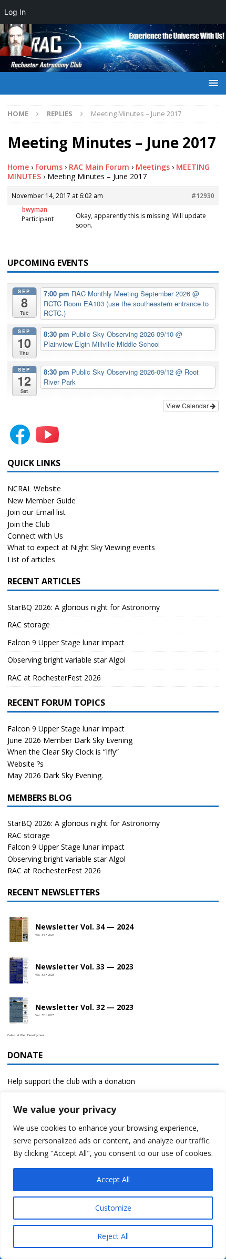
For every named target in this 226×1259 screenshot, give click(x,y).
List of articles (31, 559)
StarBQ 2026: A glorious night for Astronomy (83, 607)
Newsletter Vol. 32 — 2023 (84, 1007)
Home (18, 167)
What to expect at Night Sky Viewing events (81, 547)
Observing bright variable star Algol (66, 660)
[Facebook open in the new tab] (20, 441)
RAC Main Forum (99, 167)
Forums (49, 167)
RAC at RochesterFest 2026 (54, 678)
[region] (113, 1175)
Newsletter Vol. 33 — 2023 (84, 967)
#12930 (202, 195)
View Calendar (188, 405)
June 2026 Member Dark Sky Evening (69, 740)
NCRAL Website (34, 488)
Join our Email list (36, 512)
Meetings (153, 167)
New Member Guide (41, 500)
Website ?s (25, 764)
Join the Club (28, 524)
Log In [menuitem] (15, 11)
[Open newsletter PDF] (18, 930)
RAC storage (28, 625)
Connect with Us (35, 536)
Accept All (113, 1179)
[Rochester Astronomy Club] (113, 66)
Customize (113, 1208)
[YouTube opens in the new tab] (47, 441)
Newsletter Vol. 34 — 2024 (84, 927)
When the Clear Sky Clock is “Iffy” (63, 752)
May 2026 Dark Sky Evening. (55, 775)
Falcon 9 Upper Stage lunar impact (66, 642)
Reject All (113, 1236)
